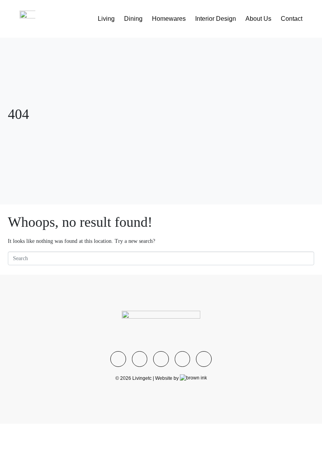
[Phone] (161, 359)
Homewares (169, 18)
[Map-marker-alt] (204, 359)
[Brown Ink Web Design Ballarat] (193, 378)
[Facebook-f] (140, 359)
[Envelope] (182, 359)
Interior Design (215, 18)
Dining (133, 18)
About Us (258, 18)
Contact (291, 18)
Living (106, 18)
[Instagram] (118, 359)
